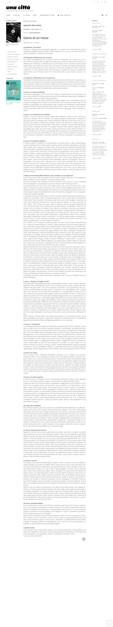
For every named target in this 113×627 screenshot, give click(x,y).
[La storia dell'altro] (13, 90)
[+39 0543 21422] (101, 2)
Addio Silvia (95, 139)
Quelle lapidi (96, 111)
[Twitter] (98, 2)
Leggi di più (95, 49)
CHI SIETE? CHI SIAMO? (99, 80)
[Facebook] (94, 2)
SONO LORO (96, 23)
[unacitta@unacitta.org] (105, 2)
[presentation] (4, 90)
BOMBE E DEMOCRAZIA (99, 54)
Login (9, 2)
